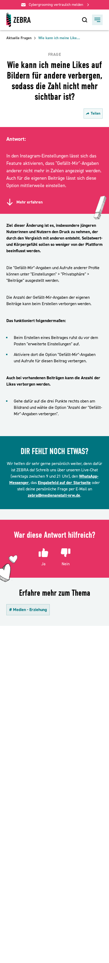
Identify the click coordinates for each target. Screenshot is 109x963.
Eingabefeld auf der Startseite (64, 482)
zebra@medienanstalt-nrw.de (54, 495)
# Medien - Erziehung (28, 609)
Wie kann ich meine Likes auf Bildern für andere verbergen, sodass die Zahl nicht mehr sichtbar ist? (59, 38)
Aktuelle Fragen (18, 38)
